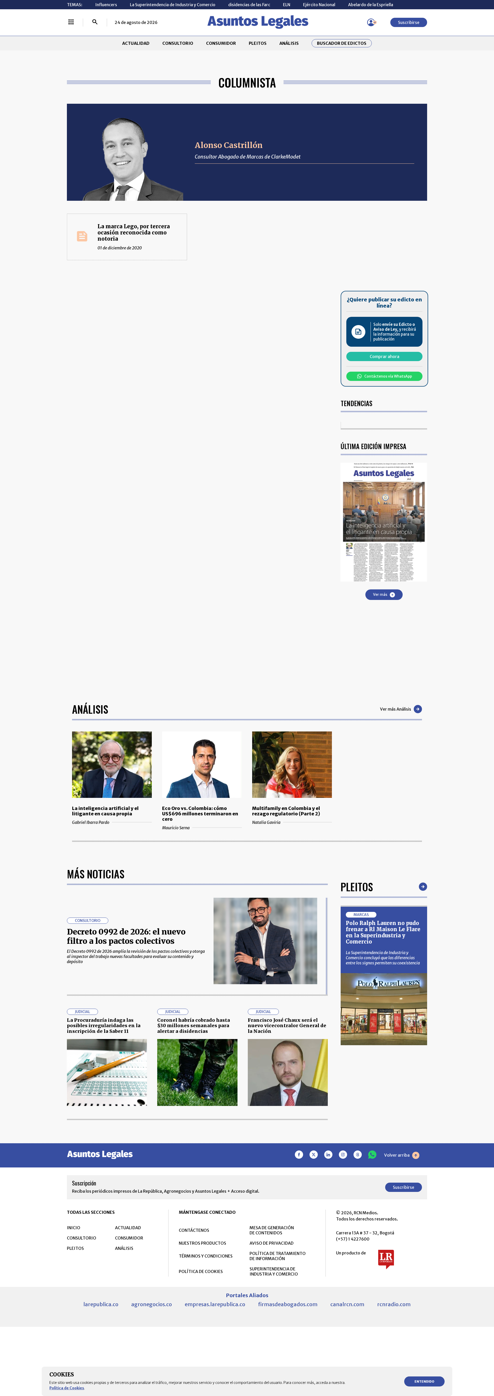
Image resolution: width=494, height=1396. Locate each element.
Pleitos (357, 886)
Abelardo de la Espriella (370, 4)
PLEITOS (258, 43)
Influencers (106, 4)
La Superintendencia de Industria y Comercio (172, 4)
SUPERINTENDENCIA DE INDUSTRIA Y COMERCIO (274, 1271)
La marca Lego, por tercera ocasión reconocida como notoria (134, 232)
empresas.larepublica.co (215, 1304)
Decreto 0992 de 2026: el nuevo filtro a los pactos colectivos (126, 936)
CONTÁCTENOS (194, 1230)
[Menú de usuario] (371, 22)
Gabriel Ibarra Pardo (90, 822)
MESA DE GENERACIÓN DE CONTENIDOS (272, 1230)
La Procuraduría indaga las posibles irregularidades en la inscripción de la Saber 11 (103, 1025)
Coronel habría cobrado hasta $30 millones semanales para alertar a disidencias (193, 1025)
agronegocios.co (151, 1304)
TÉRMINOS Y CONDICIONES (206, 1256)
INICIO (73, 1227)
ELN (286, 4)
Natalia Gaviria (266, 822)
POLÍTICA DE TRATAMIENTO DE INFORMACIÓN (278, 1256)
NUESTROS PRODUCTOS (202, 1243)
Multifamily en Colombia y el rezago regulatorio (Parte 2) (286, 811)
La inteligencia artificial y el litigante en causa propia (105, 811)
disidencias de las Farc (249, 4)
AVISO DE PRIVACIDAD (272, 1243)
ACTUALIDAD (135, 43)
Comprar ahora (384, 356)
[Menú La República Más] (71, 22)
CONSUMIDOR (221, 43)
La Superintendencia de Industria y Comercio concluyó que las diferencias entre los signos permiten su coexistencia (383, 957)
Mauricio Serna (176, 827)
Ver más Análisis (395, 709)
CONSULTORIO (177, 43)
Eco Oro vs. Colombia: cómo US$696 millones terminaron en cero (200, 814)
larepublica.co (100, 1304)
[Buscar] (95, 22)
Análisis (90, 709)
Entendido (424, 1381)
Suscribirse (408, 22)
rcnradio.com (394, 1304)
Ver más (380, 594)
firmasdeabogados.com (287, 1304)
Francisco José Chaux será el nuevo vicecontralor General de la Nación (287, 1025)
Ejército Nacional (319, 4)
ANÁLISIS (289, 43)
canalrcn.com (347, 1304)
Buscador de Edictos (341, 43)
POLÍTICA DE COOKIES (201, 1271)
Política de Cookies (66, 1388)
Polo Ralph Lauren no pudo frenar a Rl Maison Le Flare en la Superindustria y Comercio (383, 932)
